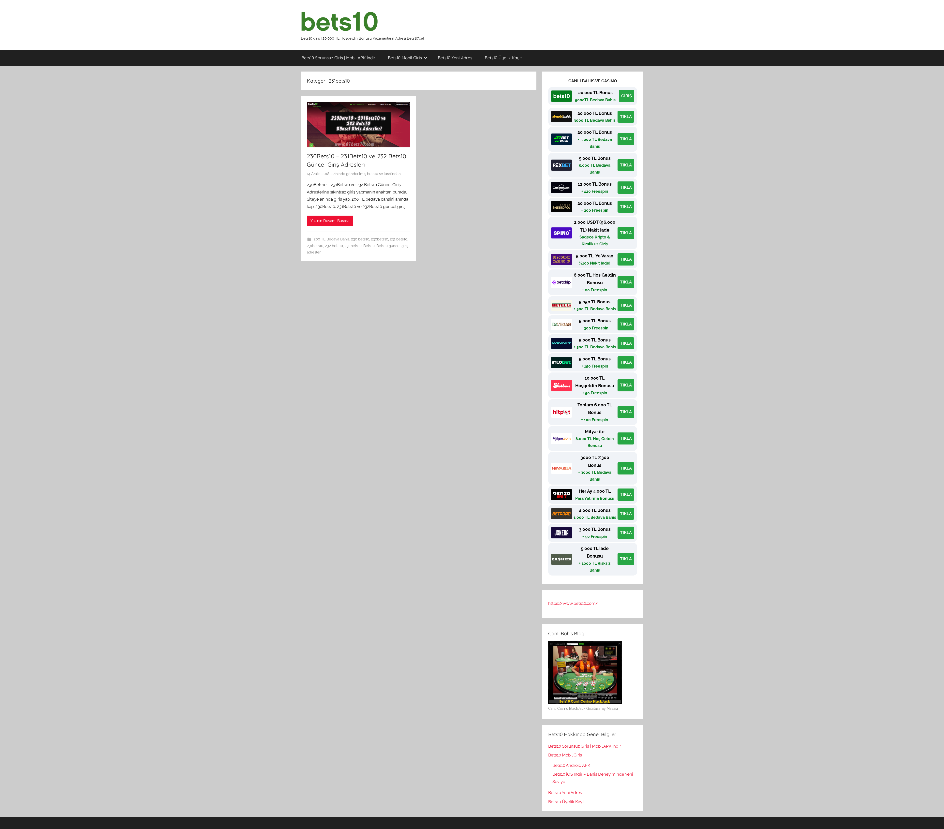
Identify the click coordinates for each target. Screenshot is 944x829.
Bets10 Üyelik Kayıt (503, 57)
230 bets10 (360, 239)
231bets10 (315, 246)
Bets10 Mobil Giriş (405, 57)
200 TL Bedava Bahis (331, 239)
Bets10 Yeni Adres (455, 57)
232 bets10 (334, 246)
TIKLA (626, 116)
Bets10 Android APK (571, 765)
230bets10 (379, 239)
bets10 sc (375, 174)
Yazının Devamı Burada (329, 221)
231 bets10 (398, 239)
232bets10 (353, 246)
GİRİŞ (626, 95)
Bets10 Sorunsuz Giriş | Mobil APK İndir (338, 57)
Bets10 (369, 246)
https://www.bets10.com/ (573, 603)
